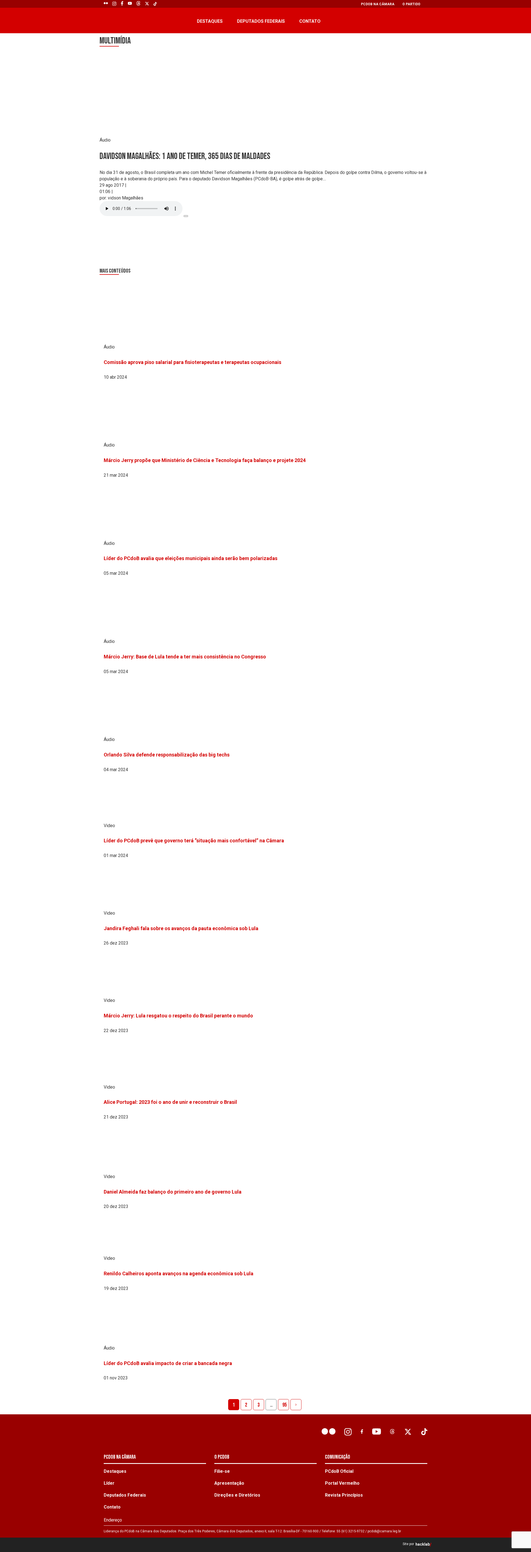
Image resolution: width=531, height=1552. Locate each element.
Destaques (210, 21)
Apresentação (229, 1483)
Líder (109, 1483)
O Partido (411, 4)
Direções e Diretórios (237, 1495)
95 (284, 1405)
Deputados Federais (261, 21)
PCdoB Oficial (339, 1471)
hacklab (422, 1544)
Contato (310, 21)
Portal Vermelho (342, 1483)
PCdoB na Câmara (377, 4)
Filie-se (222, 1471)
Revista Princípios (344, 1495)
